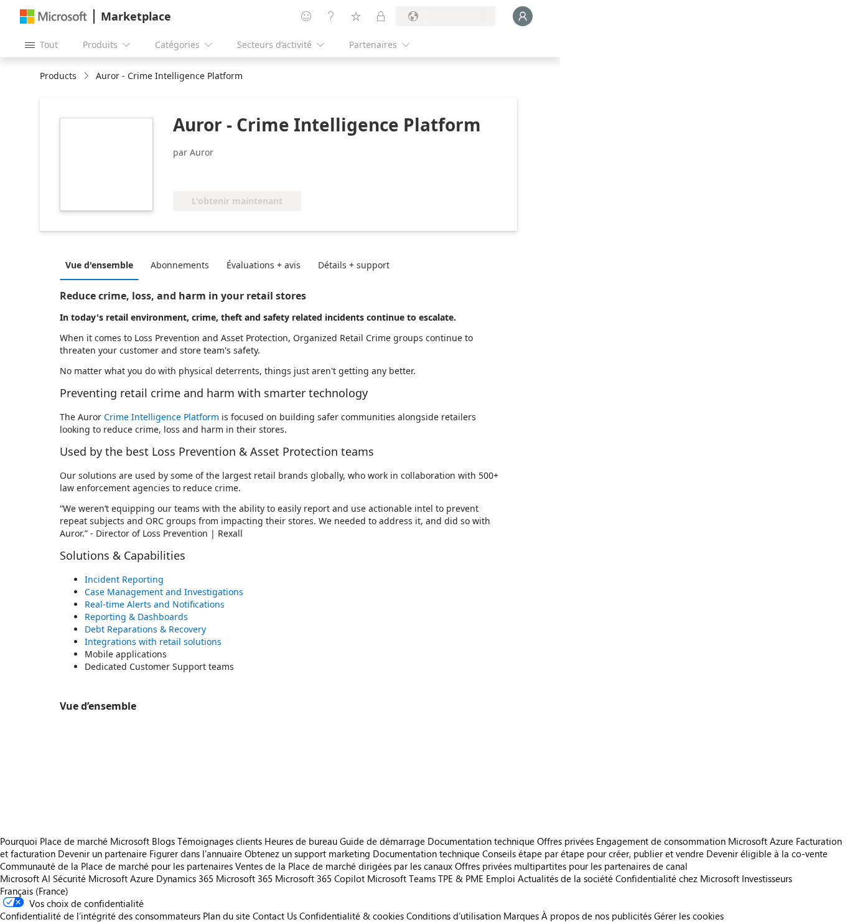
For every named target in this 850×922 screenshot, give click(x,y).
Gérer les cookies (689, 916)
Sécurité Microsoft (90, 878)
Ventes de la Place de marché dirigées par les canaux (343, 866)
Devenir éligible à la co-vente (767, 853)
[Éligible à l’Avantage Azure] (223, 172)
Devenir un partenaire (102, 853)
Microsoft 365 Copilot (320, 878)
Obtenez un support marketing (307, 853)
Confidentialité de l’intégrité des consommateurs (100, 916)
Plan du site (226, 916)
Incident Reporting (124, 579)
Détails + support (354, 265)
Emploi (500, 878)
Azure (142, 878)
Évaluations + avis (264, 265)
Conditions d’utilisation (453, 916)
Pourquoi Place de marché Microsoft (74, 841)
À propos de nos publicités (596, 916)
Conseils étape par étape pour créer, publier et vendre (593, 853)
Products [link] (58, 76)
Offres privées (565, 841)
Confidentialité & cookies (351, 916)
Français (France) (34, 891)
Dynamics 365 (184, 878)
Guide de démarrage (382, 841)
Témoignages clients (219, 841)
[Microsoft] (53, 16)
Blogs (163, 841)
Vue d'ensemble (99, 265)
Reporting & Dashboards (136, 617)
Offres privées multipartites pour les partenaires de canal (571, 866)
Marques (521, 916)
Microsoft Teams (401, 878)
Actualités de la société (565, 878)
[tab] (102, 264)
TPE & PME (460, 878)
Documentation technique (481, 841)
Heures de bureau (300, 841)
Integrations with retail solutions (153, 641)
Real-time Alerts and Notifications (155, 604)
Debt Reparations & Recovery (145, 629)
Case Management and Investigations (164, 592)
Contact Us (275, 916)
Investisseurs (767, 878)
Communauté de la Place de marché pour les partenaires (116, 866)
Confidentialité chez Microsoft (677, 878)
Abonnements (180, 265)
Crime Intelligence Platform (161, 417)
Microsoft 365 (244, 878)
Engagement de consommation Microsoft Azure (696, 841)
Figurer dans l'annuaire (195, 853)
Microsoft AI (25, 878)
